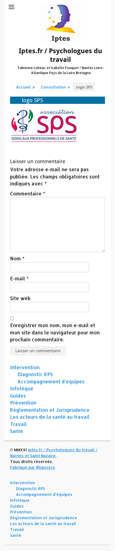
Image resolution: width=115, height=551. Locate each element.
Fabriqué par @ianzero (32, 467)
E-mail (19, 278)
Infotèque (21, 388)
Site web (20, 298)
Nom (17, 258)
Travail (18, 424)
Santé (16, 431)
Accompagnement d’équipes (51, 381)
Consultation (55, 87)
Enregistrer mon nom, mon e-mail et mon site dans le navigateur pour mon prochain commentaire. (55, 332)
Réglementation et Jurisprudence (50, 410)
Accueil (25, 87)
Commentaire (27, 193)
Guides (18, 396)
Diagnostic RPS (35, 374)
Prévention (23, 403)
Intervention (25, 367)
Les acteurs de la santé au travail (50, 417)
